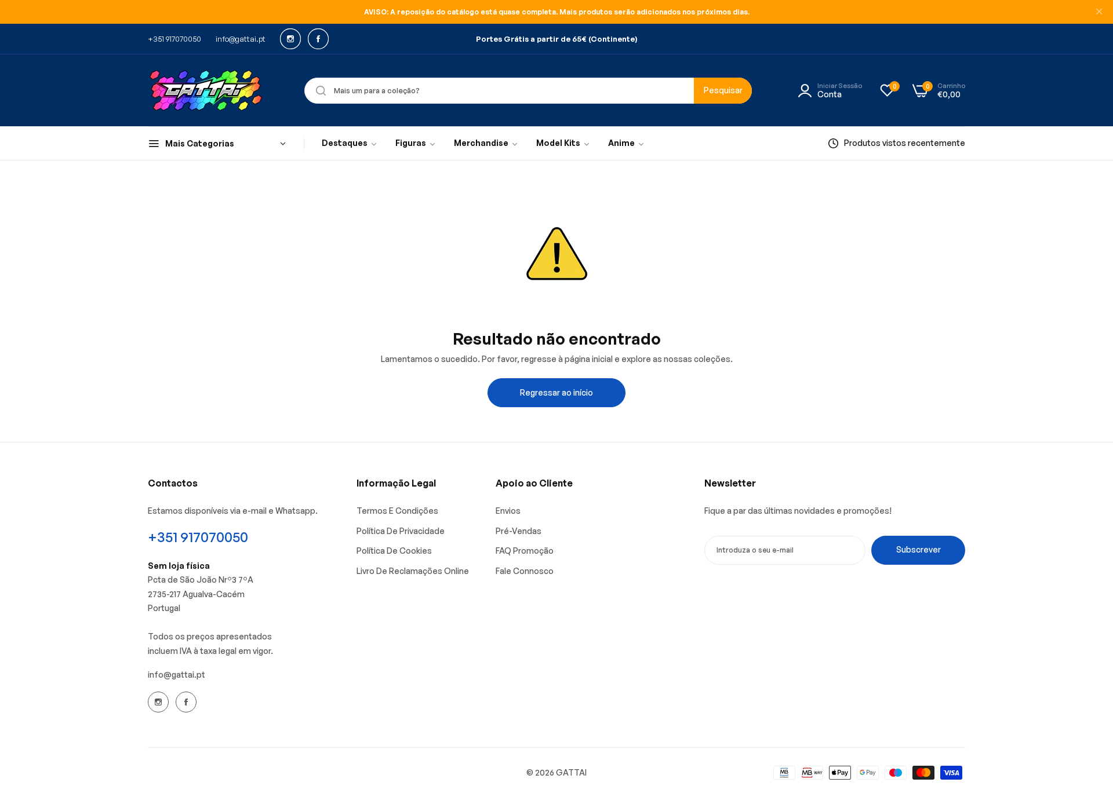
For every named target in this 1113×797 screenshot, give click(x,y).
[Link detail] (290, 38)
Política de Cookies (394, 550)
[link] (350, 143)
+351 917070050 (198, 537)
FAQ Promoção (525, 550)
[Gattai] (206, 90)
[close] (1099, 12)
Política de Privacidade (401, 531)
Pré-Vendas (518, 531)
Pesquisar (723, 90)
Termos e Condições (397, 511)
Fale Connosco (525, 571)
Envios (508, 511)
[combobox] (528, 91)
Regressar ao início (556, 392)
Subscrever (918, 549)
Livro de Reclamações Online (413, 571)
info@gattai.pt (176, 674)
